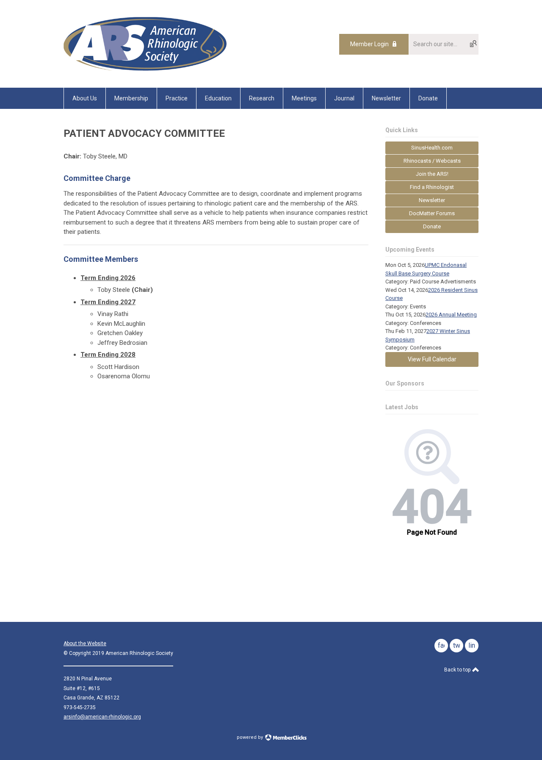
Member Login (369, 44)
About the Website (85, 643)
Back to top (458, 670)
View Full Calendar (432, 359)
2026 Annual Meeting (451, 314)
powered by (250, 737)
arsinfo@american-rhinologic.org (102, 717)
